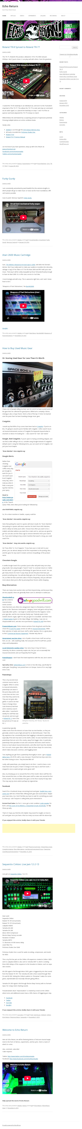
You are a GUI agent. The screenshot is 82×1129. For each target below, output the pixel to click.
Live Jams (43, 16)
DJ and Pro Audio (14, 629)
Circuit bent (42, 240)
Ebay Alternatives (19, 849)
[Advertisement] (38, 828)
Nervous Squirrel (12, 242)
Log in (61, 137)
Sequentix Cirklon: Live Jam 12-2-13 (20, 864)
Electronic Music (15, 1017)
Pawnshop (47, 849)
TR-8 (5, 166)
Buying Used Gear (34, 847)
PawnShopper (7, 658)
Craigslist (40, 426)
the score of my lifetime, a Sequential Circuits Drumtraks (27, 806)
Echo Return (10, 6)
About (63, 16)
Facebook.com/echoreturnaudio (12, 151)
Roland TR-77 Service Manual (15, 137)
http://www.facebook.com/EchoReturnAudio (24, 1059)
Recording (53, 16)
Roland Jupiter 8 (9, 619)
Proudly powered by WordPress (11, 1125)
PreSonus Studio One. (28, 132)
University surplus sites (15, 648)
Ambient (43, 1015)
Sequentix (23, 1017)
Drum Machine (42, 163)
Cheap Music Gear (46, 847)
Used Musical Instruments (10, 852)
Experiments (32, 16)
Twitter (8, 1000)
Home (4, 16)
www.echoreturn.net (9, 149)
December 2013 (64, 105)
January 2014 (63, 103)
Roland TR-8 (10, 135)
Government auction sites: (12, 638)
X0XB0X (8, 130)
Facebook (9, 998)
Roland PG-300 (38, 621)
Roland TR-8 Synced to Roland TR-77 (21, 47)
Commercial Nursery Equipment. (18, 633)
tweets (69, 57)
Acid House (37, 1015)
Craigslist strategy (7, 849)
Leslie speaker (44, 803)
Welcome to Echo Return (15, 1029)
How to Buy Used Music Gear (17, 348)
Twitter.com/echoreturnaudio (11, 154)
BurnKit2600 (30, 286)
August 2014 (63, 101)
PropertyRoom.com (9, 626)
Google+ (5, 328)
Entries (63, 139)
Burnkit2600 (40, 333)
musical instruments (39, 629)
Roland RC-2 (8, 718)
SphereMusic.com (19, 665)
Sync (48, 163)
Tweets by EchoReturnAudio (69, 54)
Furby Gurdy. (28, 198)
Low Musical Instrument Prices (34, 849)
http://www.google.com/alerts (7, 499)
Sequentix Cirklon (16, 874)
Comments (64, 141)
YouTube (9, 1003)
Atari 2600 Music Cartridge (16, 254)
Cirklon (49, 1015)
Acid (32, 1015)
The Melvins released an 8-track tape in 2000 (20, 265)
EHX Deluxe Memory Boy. (31, 130)
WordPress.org (64, 144)
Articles (13, 16)
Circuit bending (33, 240)
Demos (22, 16)
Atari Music (32, 333)
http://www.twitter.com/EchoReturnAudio (21, 1056)
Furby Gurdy (8, 178)
